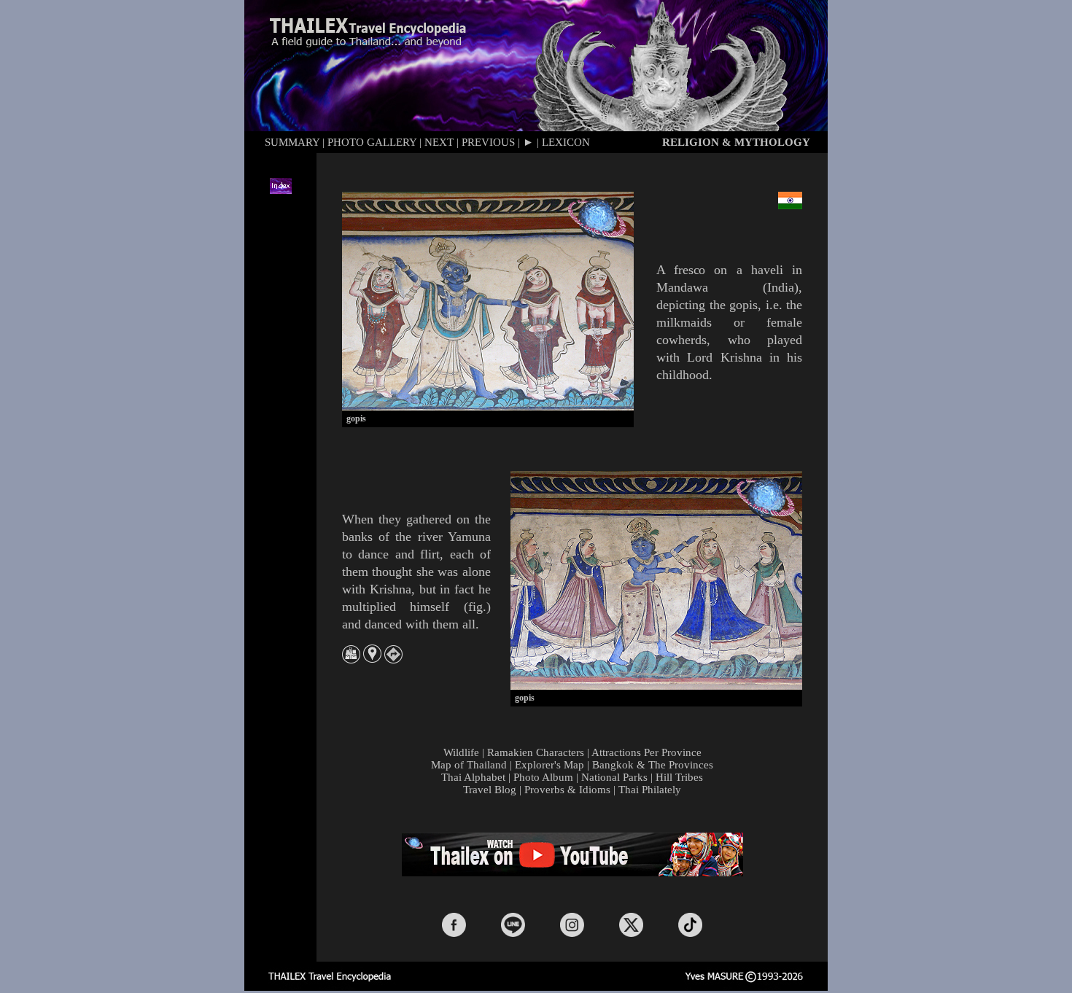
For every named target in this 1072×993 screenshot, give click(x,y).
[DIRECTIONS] (393, 659)
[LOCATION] (372, 659)
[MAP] (351, 659)
